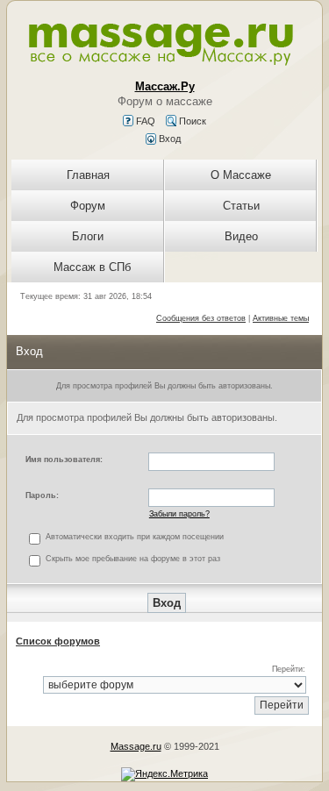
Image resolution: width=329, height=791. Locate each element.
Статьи (241, 205)
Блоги (88, 236)
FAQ (144, 121)
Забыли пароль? (179, 514)
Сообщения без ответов (201, 318)
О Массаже (241, 175)
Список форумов (58, 641)
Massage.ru (136, 746)
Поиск (191, 121)
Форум (87, 205)
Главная (88, 175)
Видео (241, 236)
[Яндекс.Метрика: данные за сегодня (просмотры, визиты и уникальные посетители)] (164, 774)
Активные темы (281, 318)
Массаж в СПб (92, 267)
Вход (168, 138)
